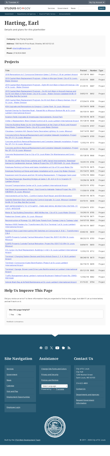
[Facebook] (41, 347)
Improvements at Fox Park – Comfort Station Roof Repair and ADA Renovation (38, 196)
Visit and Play (12, 391)
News (73, 8)
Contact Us (81, 389)
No (20, 314)
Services (51, 8)
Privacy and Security (49, 374)
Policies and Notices (49, 380)
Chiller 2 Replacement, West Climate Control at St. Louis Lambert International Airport (42, 121)
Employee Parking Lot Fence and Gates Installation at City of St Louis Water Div (39, 167)
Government (63, 8)
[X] (51, 347)
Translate (60, 389)
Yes (12, 314)
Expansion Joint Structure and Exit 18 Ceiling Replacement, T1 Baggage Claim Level (40, 175)
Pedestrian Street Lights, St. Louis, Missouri (24, 216)
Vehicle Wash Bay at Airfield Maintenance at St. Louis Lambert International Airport (41, 282)
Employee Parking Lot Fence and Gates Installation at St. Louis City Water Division (40, 171)
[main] (55, 173)
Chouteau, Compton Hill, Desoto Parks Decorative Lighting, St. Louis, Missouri (38, 131)
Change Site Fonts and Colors (53, 369)
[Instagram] (46, 347)
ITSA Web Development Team (27, 440)
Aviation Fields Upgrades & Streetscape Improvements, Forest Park (34, 117)
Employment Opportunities (18, 397)
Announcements (64, 14)
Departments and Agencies (26, 14)
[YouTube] (57, 347)
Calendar (10, 386)
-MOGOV (17, 8)
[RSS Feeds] (69, 347)
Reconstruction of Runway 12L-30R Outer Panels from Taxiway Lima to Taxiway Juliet (41, 220)
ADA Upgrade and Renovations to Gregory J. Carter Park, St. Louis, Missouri (37, 106)
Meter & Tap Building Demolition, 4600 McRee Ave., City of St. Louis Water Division (40, 212)
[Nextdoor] (63, 347)
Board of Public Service (47, 14)
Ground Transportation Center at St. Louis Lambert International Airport (36, 185)
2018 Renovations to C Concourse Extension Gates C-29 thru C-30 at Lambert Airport (41, 74)
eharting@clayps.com (22, 48)
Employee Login (13, 407)
